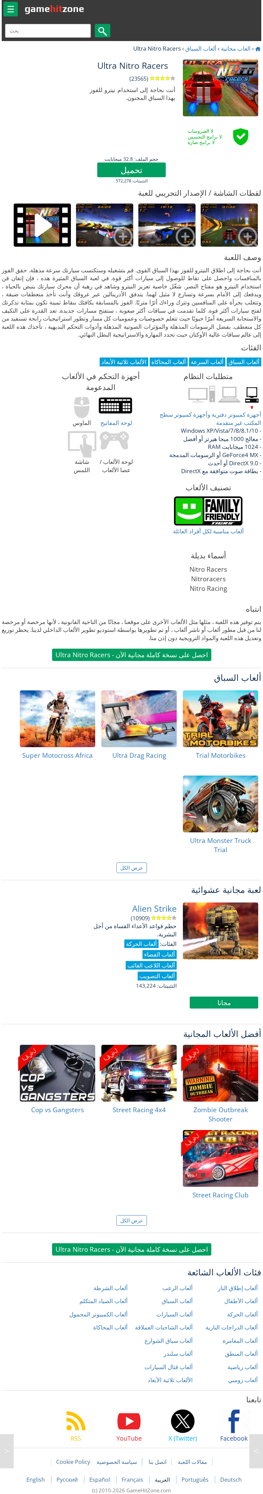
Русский (68, 1479)
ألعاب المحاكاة (110, 1327)
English (36, 1479)
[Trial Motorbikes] (220, 718)
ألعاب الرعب (177, 1288)
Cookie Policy (73, 1462)
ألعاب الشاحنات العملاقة (164, 1327)
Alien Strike (154, 908)
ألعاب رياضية (242, 1367)
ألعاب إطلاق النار (238, 1288)
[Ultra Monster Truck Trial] (220, 804)
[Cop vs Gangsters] (57, 1073)
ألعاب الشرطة (110, 1288)
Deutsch (231, 1479)
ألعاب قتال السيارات (169, 1367)
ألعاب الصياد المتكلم (103, 1301)
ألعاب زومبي (243, 1380)
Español (100, 1479)
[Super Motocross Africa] (57, 718)
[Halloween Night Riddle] (7, 1451)
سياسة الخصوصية (117, 1462)
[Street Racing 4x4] (139, 1073)
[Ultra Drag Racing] (139, 718)
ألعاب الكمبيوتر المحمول (98, 1314)
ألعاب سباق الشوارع (169, 1340)
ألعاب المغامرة (240, 1340)
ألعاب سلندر (178, 1353)
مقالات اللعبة (192, 1462)
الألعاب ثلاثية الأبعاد (170, 1380)
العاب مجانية (236, 48)
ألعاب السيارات (174, 1314)
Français (133, 1479)
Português (195, 1479)
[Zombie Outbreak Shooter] (220, 1073)
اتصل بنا (157, 1462)
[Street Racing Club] (220, 1158)
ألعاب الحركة (242, 1314)
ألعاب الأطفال (241, 1301)
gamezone (54, 8)
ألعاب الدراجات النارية (231, 1327)
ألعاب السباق (200, 48)
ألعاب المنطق (241, 1353)
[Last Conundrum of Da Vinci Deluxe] (256, 1451)
